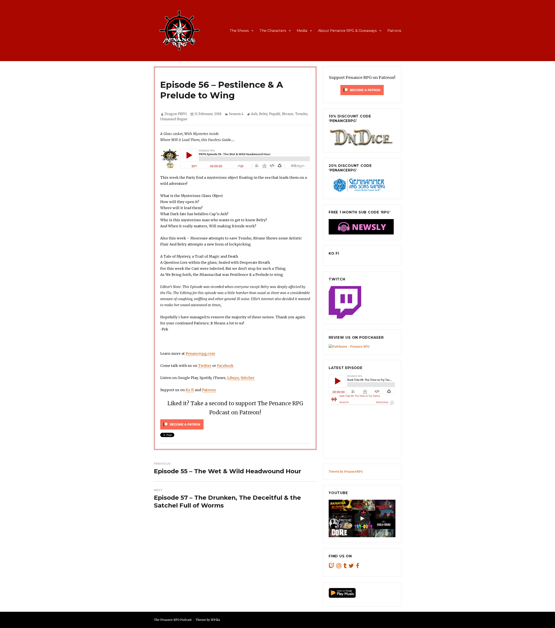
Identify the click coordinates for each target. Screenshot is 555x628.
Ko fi (190, 390)
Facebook (225, 365)
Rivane (287, 114)
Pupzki (274, 114)
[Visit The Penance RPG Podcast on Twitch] (331, 567)
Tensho (301, 114)
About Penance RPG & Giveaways (347, 31)
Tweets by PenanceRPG (346, 471)
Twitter (204, 365)
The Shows (239, 31)
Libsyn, (233, 378)
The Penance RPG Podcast (173, 620)
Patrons (394, 31)
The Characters (273, 31)
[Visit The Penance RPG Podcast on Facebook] (357, 567)
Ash (254, 114)
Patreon (209, 390)
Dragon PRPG (176, 114)
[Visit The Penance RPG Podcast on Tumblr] (345, 567)
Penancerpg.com (200, 353)
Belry (263, 114)
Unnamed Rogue (173, 119)
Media (302, 31)
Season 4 (236, 114)
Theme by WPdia (208, 620)
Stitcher (248, 378)
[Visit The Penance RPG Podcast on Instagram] (338, 567)
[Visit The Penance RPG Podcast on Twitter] (351, 567)
